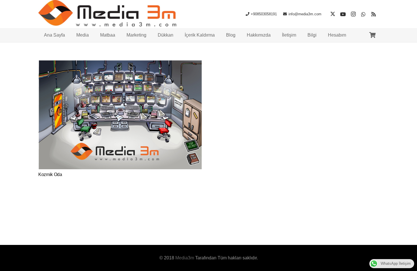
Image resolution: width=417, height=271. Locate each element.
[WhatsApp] (363, 14)
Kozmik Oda (50, 174)
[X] (333, 14)
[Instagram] (353, 14)
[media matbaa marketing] (109, 14)
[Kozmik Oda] (120, 64)
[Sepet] (372, 35)
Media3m (184, 257)
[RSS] (373, 14)
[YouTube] (343, 14)
